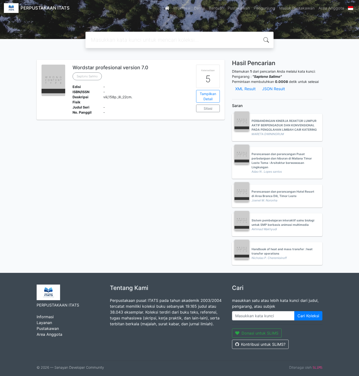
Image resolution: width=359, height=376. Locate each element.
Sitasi (208, 108)
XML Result (245, 88)
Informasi (181, 8)
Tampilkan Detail (208, 96)
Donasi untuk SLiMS (260, 333)
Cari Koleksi (308, 315)
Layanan (44, 322)
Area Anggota (331, 8)
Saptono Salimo (87, 76)
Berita (199, 8)
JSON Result (273, 88)
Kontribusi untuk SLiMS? (263, 344)
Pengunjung (264, 8)
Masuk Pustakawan (297, 8)
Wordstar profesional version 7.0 (110, 67)
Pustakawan (239, 8)
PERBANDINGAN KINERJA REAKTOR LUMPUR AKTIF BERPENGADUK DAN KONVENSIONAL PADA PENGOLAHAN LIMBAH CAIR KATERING (284, 125)
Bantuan (216, 8)
